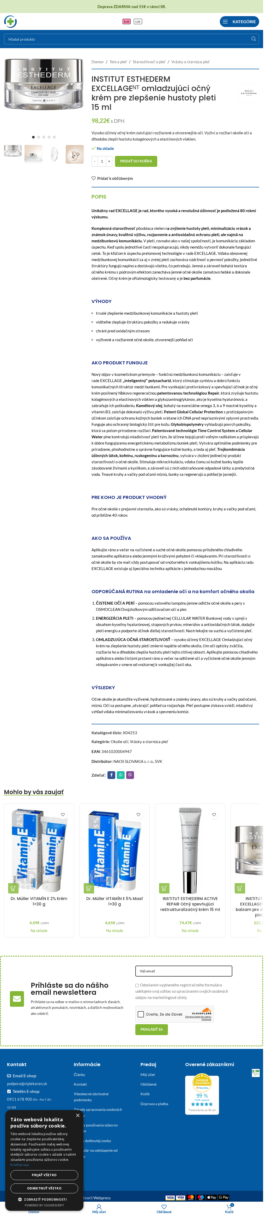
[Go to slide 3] (44, 137)
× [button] (78, 1116)
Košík (145, 1094)
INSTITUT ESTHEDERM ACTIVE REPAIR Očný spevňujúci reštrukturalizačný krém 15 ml (190, 904)
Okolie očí (119, 741)
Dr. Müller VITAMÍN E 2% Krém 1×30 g (39, 901)
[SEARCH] (253, 39)
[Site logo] (10, 20)
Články (79, 1074)
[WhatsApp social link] (121, 775)
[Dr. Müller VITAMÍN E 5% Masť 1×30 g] (115, 851)
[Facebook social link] (111, 775)
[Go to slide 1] (33, 137)
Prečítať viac (19, 1165)
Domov (98, 61)
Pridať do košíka (136, 161)
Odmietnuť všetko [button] (44, 1188)
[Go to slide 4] (49, 137)
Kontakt (80, 1084)
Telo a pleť (118, 61)
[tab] (99, 196)
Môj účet (148, 1074)
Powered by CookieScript (44, 1205)
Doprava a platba (154, 1103)
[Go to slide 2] (38, 137)
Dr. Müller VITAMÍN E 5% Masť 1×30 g (114, 901)
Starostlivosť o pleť (149, 61)
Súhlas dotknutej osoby (92, 1140)
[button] (9, 100)
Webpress (102, 1197)
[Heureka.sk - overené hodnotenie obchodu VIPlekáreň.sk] (202, 1093)
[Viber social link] (130, 775)
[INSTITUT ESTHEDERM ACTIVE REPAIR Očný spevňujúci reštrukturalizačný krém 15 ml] (190, 851)
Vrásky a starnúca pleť (190, 61)
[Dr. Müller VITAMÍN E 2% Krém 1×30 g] (39, 851)
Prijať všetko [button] (44, 1175)
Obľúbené (148, 1084)
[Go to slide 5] (54, 137)
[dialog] (44, 1160)
